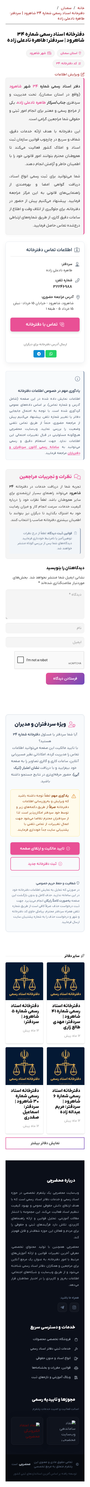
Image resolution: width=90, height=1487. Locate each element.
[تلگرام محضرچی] (62, 1307)
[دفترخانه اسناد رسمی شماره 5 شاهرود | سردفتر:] (24, 965)
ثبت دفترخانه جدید (42, 864)
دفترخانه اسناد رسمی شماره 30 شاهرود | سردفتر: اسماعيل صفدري (25, 1104)
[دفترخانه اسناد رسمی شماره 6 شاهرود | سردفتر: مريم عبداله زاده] (65, 1050)
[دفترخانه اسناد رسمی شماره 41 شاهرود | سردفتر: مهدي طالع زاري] (65, 965)
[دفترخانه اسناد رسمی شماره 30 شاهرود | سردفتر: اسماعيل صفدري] (24, 1050)
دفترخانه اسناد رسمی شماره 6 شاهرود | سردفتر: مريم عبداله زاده (66, 1101)
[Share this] (51, 353)
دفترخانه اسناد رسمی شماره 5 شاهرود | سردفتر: (25, 1014)
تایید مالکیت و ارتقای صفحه (42, 848)
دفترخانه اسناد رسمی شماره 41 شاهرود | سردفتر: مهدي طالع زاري (65, 1016)
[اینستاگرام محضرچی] (74, 1307)
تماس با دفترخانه (41, 324)
